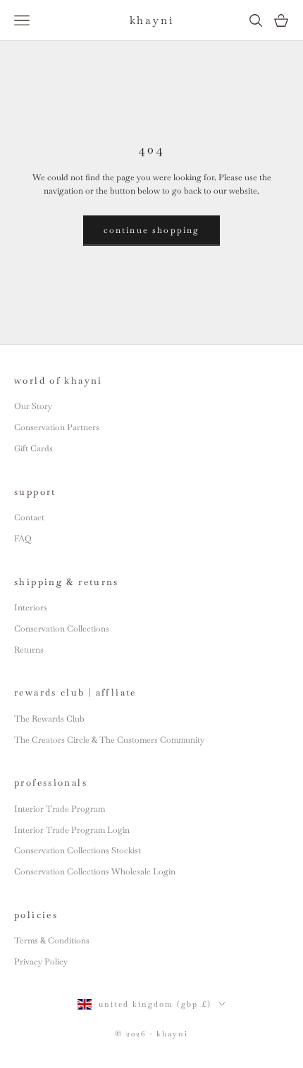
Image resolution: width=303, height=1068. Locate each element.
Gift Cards (33, 448)
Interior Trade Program (59, 809)
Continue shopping (152, 230)
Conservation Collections (61, 628)
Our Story (33, 406)
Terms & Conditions (51, 940)
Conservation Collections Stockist (77, 850)
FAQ (23, 538)
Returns (29, 649)
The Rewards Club (49, 718)
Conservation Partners (56, 427)
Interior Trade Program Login (72, 830)
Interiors (30, 607)
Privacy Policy (41, 961)
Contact (29, 517)
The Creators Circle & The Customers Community (109, 740)
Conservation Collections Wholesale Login (94, 871)
